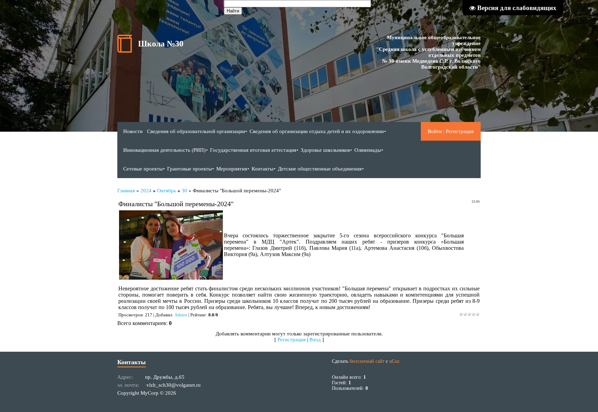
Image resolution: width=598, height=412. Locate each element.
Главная (126, 190)
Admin (180, 314)
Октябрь (166, 190)
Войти (435, 131)
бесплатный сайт (367, 361)
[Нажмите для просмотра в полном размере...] (171, 278)
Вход (315, 339)
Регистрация (460, 131)
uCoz (394, 361)
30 (184, 190)
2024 (146, 190)
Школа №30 (160, 43)
